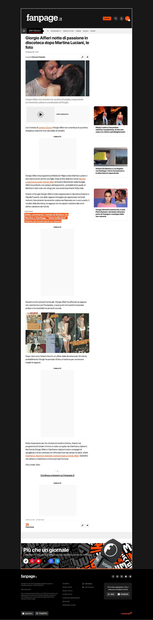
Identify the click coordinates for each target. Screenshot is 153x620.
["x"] (44, 561)
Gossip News (40, 519)
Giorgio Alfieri (30, 519)
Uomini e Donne (45, 127)
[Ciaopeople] (126, 614)
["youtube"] (38, 561)
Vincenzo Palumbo (38, 57)
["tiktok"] (25, 561)
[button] (87, 57)
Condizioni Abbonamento (71, 598)
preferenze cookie (68, 605)
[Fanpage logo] (41, 18)
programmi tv (56, 31)
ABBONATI (107, 18)
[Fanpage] (29, 576)
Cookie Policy (67, 594)
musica (85, 31)
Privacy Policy (67, 591)
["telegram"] (57, 561)
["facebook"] (51, 561)
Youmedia (65, 583)
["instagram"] (32, 561)
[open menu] (24, 31)
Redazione (66, 601)
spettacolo (35, 31)
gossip (92, 31)
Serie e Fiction (68, 31)
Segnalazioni (67, 587)
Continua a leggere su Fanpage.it (57, 475)
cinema (78, 31)
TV (48, 31)
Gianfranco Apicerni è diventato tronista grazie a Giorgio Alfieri (52, 456)
